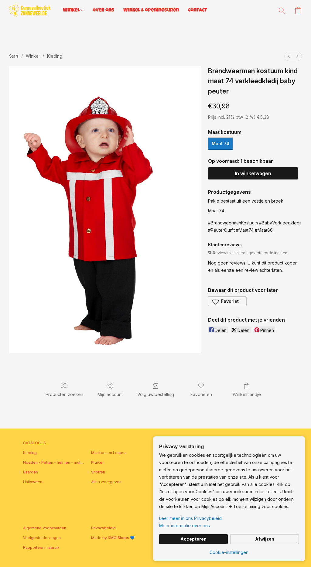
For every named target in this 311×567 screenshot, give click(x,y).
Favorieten (201, 394)
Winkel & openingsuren (151, 10)
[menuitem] (289, 56)
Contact (197, 10)
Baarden (30, 472)
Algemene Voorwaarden (44, 528)
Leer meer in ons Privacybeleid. (191, 518)
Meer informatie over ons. (185, 525)
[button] (30, 10)
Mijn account (110, 394)
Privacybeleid (103, 528)
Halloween (32, 482)
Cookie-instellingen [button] (229, 552)
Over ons (103, 10)
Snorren (98, 472)
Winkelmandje (247, 394)
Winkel (71, 10)
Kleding (54, 56)
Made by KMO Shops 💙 (113, 537)
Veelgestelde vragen (42, 537)
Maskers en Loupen (109, 452)
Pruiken (97, 462)
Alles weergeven (106, 482)
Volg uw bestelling (155, 394)
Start (13, 56)
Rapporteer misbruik (41, 547)
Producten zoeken (64, 394)
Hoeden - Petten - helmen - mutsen (53, 462)
